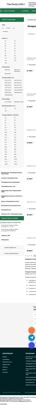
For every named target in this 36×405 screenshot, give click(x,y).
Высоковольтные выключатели (11, 205)
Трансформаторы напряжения (10, 182)
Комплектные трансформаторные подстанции (11, 173)
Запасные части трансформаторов (11, 214)
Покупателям (6, 364)
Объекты (5, 367)
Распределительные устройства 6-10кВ (12, 196)
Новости (5, 369)
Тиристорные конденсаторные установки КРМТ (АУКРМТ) (9, 230)
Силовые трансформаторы (9, 178)
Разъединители (6, 209)
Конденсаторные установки (9, 218)
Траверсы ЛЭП (5, 235)
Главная (5, 356)
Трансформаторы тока (8, 186)
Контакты (5, 372)
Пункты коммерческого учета (10, 201)
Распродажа (5, 239)
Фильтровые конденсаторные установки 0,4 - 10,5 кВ (9, 225)
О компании (25, 10)
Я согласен (3, 404)
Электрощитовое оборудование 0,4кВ (11, 191)
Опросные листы (7, 362)
